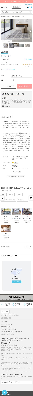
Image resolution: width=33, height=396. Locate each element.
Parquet (6, 217)
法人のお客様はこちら (6, 326)
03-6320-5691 (29, 4)
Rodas (16, 217)
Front (7, 220)
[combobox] (16, 12)
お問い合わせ (4, 321)
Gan (13, 156)
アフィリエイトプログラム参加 (8, 329)
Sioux (6, 233)
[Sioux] (6, 228)
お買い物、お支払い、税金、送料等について (11, 331)
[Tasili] (27, 211)
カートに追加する (8, 86)
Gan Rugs (4, 62)
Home (2, 16)
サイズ (2, 75)
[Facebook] (5, 318)
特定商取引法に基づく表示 (7, 334)
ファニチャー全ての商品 (11, 16)
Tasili (27, 217)
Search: (30, 12)
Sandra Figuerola (27, 220)
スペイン (23, 156)
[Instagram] (10, 318)
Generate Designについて (7, 324)
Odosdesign (6, 237)
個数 (2, 80)
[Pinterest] (7, 318)
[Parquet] (6, 211)
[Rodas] (16, 211)
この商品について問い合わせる (17, 176)
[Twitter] (2, 318)
